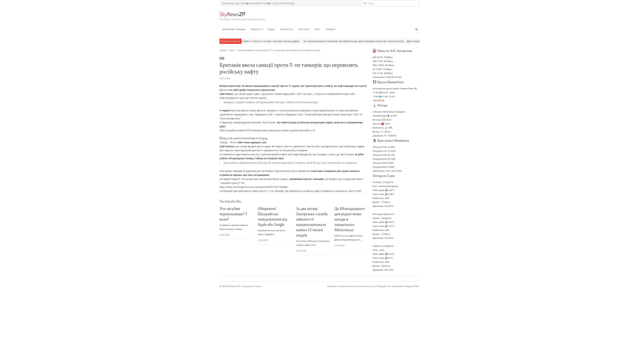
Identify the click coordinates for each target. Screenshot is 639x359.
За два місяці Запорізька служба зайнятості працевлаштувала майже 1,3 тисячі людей (312, 222)
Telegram (330, 29)
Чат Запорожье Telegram (400, 286)
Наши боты (286, 29)
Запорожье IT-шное (251, 286)
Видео (271, 29)
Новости (255, 29)
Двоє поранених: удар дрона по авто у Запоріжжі (408, 41)
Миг (222, 58)
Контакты (303, 29)
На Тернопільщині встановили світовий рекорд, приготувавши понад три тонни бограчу (327, 41)
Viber (417, 286)
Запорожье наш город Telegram (370, 286)
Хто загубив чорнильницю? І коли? (233, 214)
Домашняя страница (233, 29)
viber (317, 29)
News (232, 13)
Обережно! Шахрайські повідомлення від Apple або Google (272, 216)
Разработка (346, 286)
